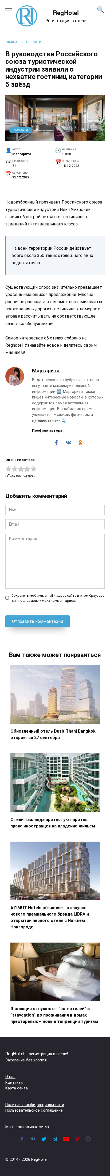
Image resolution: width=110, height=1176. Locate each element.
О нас (10, 1077)
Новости (21, 130)
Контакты (14, 1082)
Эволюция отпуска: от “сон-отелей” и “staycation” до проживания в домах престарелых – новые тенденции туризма (54, 1015)
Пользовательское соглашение (34, 1110)
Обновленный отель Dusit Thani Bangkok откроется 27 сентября (53, 734)
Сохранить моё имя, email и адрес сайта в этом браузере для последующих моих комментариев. (57, 598)
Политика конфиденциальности (34, 1105)
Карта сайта (16, 1088)
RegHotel (66, 12)
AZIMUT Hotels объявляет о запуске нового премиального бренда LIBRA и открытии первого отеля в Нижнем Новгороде (49, 917)
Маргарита (46, 371)
